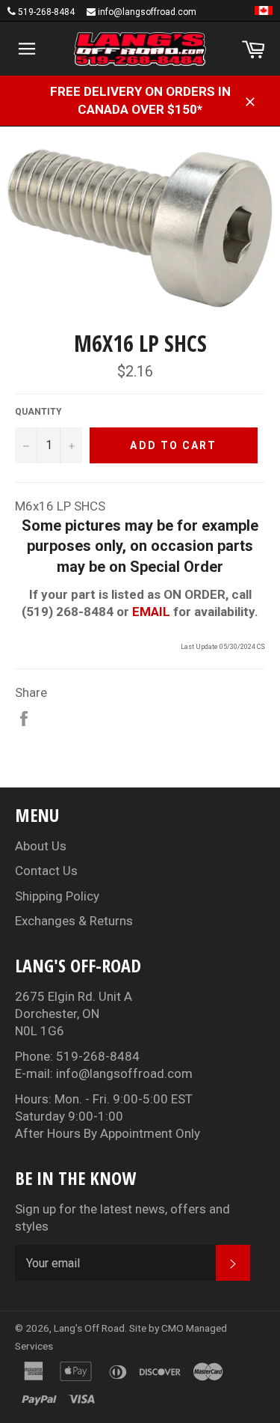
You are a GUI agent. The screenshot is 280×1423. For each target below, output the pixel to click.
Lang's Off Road (89, 1328)
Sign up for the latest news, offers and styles (122, 1217)
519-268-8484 (46, 12)
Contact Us (46, 870)
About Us (40, 845)
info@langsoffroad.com (147, 12)
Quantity (38, 411)
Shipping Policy (57, 896)
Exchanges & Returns (74, 920)
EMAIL (151, 611)
